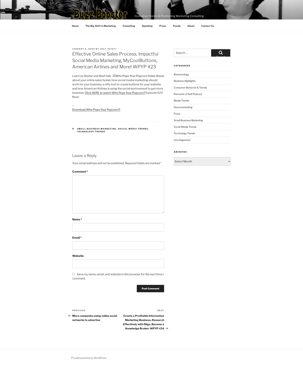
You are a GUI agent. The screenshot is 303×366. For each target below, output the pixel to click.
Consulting (129, 25)
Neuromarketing (183, 107)
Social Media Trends (133, 129)
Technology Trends (91, 131)
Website (78, 256)
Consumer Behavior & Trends (190, 87)
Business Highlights (185, 80)
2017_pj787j (108, 49)
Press (162, 25)
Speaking (147, 25)
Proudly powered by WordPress (88, 357)
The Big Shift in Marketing (100, 25)
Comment (80, 171)
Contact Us (207, 25)
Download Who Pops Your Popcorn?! (96, 109)
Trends (177, 25)
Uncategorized (182, 139)
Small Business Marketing (96, 129)
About (190, 25)
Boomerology (181, 74)
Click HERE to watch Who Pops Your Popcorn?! (115, 92)
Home (75, 25)
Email (77, 237)
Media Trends (181, 100)
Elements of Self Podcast (188, 94)
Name (77, 219)
